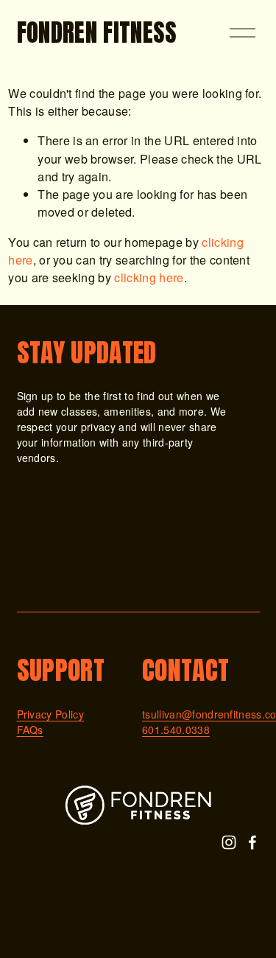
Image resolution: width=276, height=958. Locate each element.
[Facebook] (252, 842)
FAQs (30, 729)
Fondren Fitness (97, 32)
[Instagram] (229, 842)
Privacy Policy (51, 714)
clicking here (148, 277)
